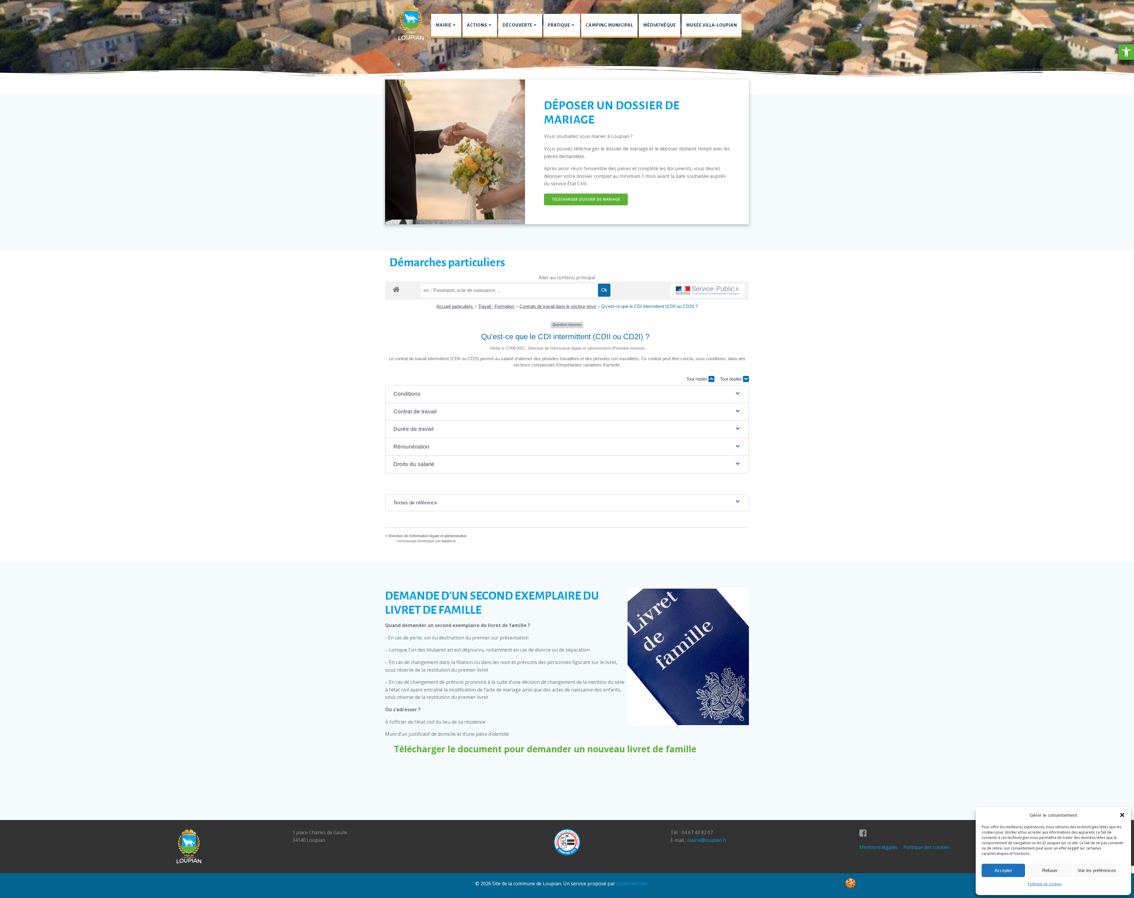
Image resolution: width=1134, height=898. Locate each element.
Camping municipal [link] (609, 25)
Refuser (1050, 870)
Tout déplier (731, 378)
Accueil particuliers (455, 306)
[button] (1126, 52)
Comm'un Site (631, 883)
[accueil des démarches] (396, 289)
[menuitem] (446, 26)
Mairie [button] (444, 25)
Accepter (1003, 870)
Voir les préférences (1097, 870)
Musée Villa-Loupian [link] (711, 25)
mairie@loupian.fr (707, 840)
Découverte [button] (517, 25)
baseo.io (449, 541)
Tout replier (697, 378)
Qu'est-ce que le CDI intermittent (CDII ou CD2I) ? (649, 306)
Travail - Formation (496, 306)
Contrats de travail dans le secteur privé (558, 306)
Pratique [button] (559, 25)
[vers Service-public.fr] (707, 291)
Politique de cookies (1045, 883)
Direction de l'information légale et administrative (428, 536)
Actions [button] (477, 25)
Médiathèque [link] (659, 25)
